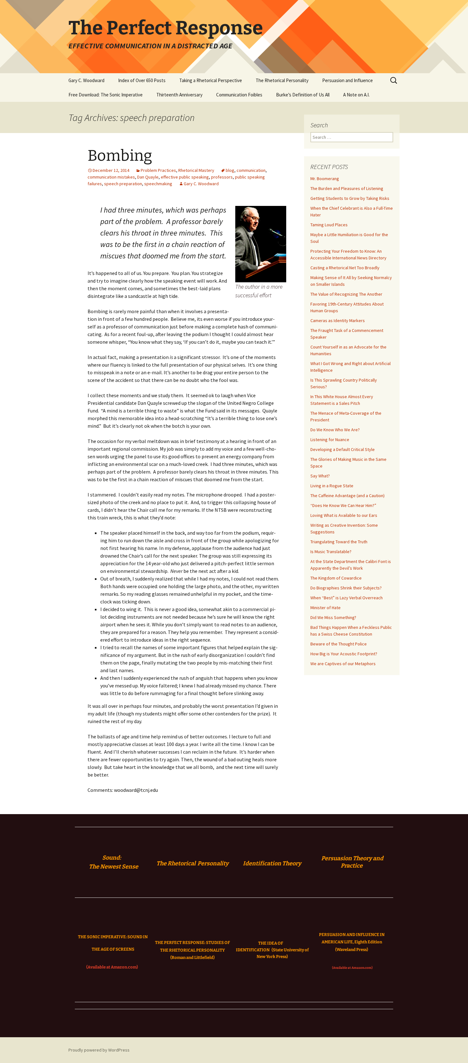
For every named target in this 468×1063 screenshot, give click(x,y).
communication (251, 170)
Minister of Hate (325, 607)
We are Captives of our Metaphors (343, 663)
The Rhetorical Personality (282, 80)
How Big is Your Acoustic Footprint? (343, 654)
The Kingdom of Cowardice (336, 578)
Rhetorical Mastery (196, 170)
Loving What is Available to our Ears (343, 515)
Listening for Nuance (329, 439)
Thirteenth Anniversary (179, 95)
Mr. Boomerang (324, 178)
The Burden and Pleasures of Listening (346, 188)
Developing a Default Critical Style (342, 449)
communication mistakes (111, 177)
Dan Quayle (148, 177)
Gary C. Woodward (86, 80)
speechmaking (158, 184)
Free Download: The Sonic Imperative (105, 95)
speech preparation (123, 184)
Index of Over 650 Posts (142, 80)
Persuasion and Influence (347, 80)
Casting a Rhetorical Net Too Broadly (344, 268)
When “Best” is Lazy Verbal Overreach (346, 598)
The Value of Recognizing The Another (346, 294)
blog (230, 170)
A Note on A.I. (356, 95)
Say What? (320, 476)
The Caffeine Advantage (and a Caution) (347, 495)
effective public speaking (185, 177)
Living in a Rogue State (331, 486)
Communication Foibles (239, 95)
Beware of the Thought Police (338, 644)
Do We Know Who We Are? (335, 430)
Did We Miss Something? (333, 617)
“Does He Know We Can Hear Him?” (343, 505)
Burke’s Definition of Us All (303, 95)
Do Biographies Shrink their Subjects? (346, 588)
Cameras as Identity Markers (337, 320)
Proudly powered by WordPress (99, 1050)
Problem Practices (158, 170)
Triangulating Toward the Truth (338, 542)
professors (222, 177)
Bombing (120, 155)
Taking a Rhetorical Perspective (210, 80)
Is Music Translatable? (330, 551)
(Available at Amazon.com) (112, 967)
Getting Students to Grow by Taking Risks (349, 198)
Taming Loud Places (329, 225)
